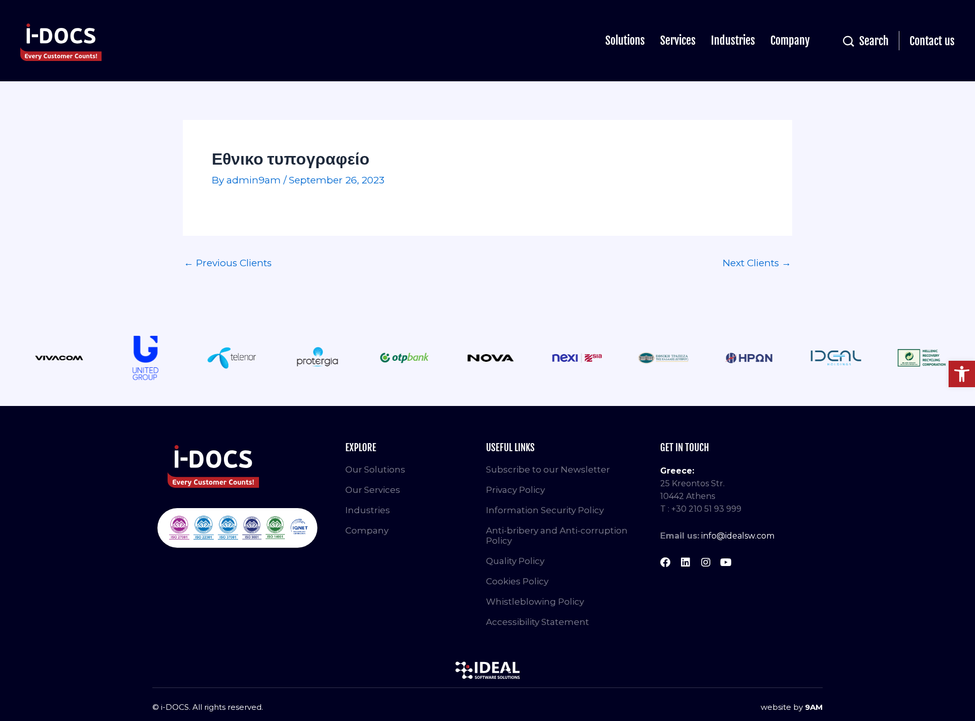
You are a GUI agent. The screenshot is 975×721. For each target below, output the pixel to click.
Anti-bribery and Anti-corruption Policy (557, 535)
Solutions (625, 40)
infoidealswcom (737, 536)
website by (792, 707)
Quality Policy (515, 561)
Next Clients (757, 263)
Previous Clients (228, 263)
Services (678, 40)
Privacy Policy (515, 490)
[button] (962, 374)
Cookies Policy (517, 581)
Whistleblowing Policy (535, 602)
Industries (733, 40)
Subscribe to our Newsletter (548, 469)
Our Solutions (375, 469)
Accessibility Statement (537, 622)
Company (790, 40)
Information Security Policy (545, 510)
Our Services (372, 490)
